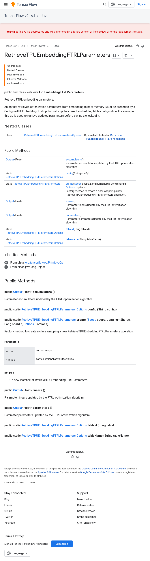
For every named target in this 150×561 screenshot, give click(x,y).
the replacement (122, 31)
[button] (33, 262)
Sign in (141, 4)
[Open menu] (6, 4)
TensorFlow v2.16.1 (19, 16)
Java (44, 16)
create (69, 183)
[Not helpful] (143, 46)
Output (10, 159)
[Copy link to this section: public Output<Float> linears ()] (49, 390)
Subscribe (62, 543)
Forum (8, 505)
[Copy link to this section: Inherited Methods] (39, 255)
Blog (7, 499)
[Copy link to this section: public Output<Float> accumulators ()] (59, 292)
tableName (72, 239)
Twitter (8, 516)
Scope (78, 183)
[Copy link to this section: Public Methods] (34, 151)
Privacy (19, 536)
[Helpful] (137, 46)
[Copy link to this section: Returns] (17, 373)
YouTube (9, 522)
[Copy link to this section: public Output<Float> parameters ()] (56, 408)
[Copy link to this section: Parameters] (22, 342)
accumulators (74, 159)
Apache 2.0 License (48, 472)
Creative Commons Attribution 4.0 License (104, 468)
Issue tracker (84, 499)
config (69, 173)
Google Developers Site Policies (97, 472)
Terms (8, 536)
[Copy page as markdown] (126, 55)
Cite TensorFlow (86, 522)
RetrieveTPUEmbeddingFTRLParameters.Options (52, 135)
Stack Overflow (86, 511)
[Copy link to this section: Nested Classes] (34, 126)
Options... (71, 187)
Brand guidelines (86, 516)
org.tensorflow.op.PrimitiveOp (44, 262)
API (23, 46)
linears (70, 201)
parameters (73, 215)
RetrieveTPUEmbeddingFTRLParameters (104, 136)
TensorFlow (10, 46)
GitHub (8, 511)
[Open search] (105, 4)
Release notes (85, 505)
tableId (70, 229)
